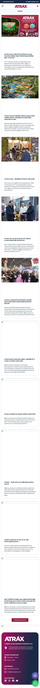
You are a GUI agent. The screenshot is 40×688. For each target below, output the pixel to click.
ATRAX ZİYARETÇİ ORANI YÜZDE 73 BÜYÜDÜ (19, 414)
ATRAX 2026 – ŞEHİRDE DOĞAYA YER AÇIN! (19, 179)
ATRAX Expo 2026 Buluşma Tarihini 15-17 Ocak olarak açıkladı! (19, 360)
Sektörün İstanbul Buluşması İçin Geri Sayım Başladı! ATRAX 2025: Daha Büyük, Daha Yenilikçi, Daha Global (20, 601)
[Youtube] (17, 681)
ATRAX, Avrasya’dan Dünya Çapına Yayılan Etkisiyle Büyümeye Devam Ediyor (18, 301)
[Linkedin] (5, 681)
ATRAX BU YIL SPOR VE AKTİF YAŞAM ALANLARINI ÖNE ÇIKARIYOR (17, 239)
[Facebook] (13, 681)
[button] (2, 6)
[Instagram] (9, 681)
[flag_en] (38, 6)
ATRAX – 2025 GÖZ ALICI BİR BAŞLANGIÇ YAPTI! (18, 483)
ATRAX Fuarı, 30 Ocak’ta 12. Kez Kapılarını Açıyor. (16, 540)
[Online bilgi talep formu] (35, 675)
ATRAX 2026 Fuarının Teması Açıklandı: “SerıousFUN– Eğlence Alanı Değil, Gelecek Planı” (19, 117)
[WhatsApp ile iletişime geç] (35, 683)
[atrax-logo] (21, 6)
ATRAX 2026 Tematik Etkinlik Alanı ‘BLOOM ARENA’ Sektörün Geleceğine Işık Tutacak (18, 56)
